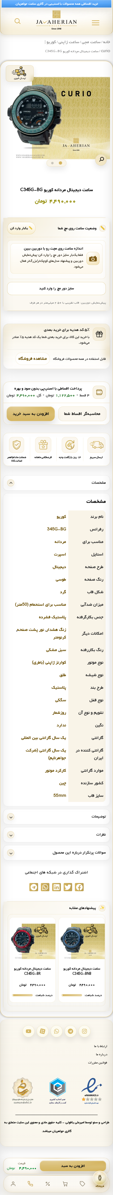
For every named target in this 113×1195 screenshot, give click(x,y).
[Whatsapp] (56, 1031)
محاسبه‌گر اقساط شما (82, 414)
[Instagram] (84, 1031)
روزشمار (59, 712)
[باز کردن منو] (95, 23)
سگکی (60, 700)
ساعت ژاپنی (68, 42)
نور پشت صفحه (30, 629)
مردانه (60, 542)
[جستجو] (17, 21)
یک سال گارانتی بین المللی (43, 738)
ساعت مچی (91, 42)
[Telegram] (70, 1031)
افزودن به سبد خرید (31, 414)
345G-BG (56, 529)
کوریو (61, 516)
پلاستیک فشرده (52, 617)
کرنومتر (59, 637)
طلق (63, 675)
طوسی (61, 579)
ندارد (61, 725)
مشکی (51, 650)
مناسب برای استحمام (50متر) (40, 604)
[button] (101, 160)
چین (62, 783)
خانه (106, 42)
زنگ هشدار (56, 629)
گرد (63, 592)
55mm (59, 795)
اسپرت (60, 554)
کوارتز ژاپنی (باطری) (49, 662)
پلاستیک (59, 687)
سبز (62, 650)
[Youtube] (28, 1031)
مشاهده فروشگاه (32, 358)
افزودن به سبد (73, 1166)
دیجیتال (59, 567)
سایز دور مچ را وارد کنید (56, 288)
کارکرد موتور (55, 770)
